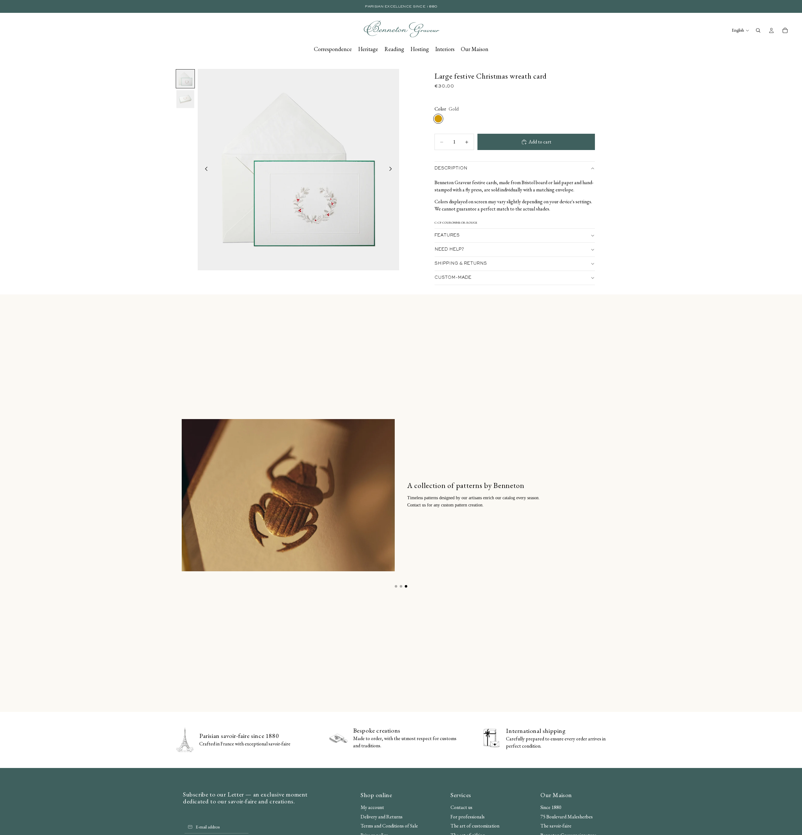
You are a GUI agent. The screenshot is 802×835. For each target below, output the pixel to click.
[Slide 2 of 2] (185, 99)
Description (451, 168)
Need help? (449, 250)
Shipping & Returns (461, 264)
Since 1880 (550, 807)
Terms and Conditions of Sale (389, 825)
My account (372, 807)
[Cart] (785, 30)
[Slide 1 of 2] (185, 79)
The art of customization (474, 825)
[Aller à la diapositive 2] (401, 586)
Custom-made (453, 278)
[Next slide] (392, 170)
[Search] (758, 30)
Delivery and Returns (382, 816)
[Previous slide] (204, 170)
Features (447, 235)
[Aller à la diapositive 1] (396, 586)
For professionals (467, 816)
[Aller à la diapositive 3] (406, 586)
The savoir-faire (555, 825)
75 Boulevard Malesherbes (566, 816)
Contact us (461, 807)
